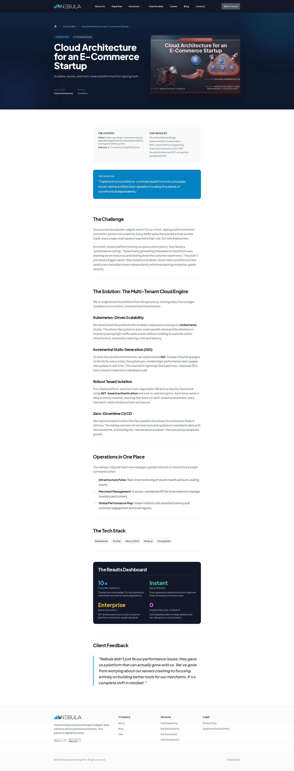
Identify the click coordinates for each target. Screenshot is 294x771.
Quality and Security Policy (216, 728)
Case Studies (156, 6)
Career (173, 6)
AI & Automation (169, 734)
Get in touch (231, 6)
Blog (186, 6)
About (121, 723)
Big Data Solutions (170, 728)
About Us (100, 6)
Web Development (170, 739)
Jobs (120, 734)
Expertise (117, 6)
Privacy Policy (210, 723)
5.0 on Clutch (233, 759)
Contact (200, 6)
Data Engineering (169, 723)
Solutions (134, 6)
